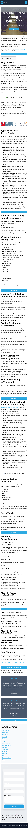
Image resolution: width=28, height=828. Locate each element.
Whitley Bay (10, 662)
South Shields (4, 662)
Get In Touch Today (14, 54)
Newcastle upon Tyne (7, 745)
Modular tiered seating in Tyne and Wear (10, 407)
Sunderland (5, 747)
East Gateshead (6, 743)
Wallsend (22, 662)
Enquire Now (14, 398)
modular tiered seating (19, 49)
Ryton (3, 759)
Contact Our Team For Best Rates (14, 211)
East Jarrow (16, 662)
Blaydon (4, 755)
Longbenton (5, 741)
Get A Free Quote (14, 720)
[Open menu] (26, 2)
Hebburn (3, 664)
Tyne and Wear (5, 749)
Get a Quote (13, 29)
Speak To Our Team (14, 608)
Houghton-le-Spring (6, 757)
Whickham (4, 753)
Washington (5, 751)
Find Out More (14, 290)
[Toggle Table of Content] (13, 58)
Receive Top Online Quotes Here (14, 667)
